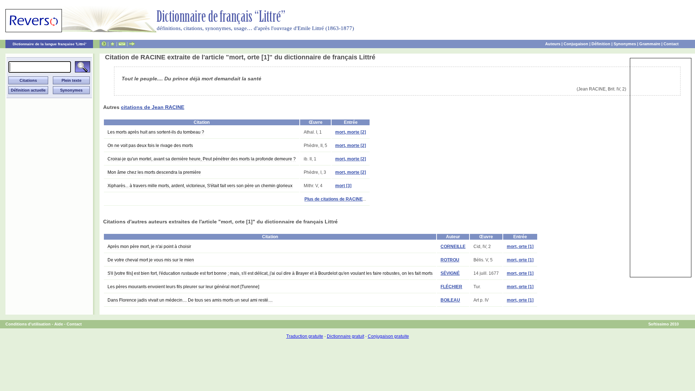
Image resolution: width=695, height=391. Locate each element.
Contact (671, 44)
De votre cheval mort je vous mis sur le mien (151, 259)
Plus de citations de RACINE (333, 199)
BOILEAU (450, 300)
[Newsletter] (122, 43)
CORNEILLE (453, 246)
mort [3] (343, 185)
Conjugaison (576, 44)
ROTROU (450, 259)
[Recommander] (132, 43)
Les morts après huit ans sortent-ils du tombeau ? (156, 132)
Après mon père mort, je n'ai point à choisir (149, 246)
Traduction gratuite (304, 336)
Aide (58, 324)
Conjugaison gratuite (388, 336)
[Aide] (103, 43)
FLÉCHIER (451, 286)
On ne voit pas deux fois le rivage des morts (150, 145)
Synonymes (625, 44)
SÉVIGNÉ (450, 273)
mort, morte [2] (350, 132)
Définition (600, 44)
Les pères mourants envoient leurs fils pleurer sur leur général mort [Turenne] (183, 286)
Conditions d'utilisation (28, 324)
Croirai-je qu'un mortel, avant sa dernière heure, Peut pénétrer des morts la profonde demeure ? (202, 158)
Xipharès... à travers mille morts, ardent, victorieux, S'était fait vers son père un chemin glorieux (200, 185)
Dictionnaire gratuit (345, 336)
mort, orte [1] (520, 246)
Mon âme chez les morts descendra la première (154, 172)
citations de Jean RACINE (152, 107)
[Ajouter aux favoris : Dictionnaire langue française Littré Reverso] (112, 43)
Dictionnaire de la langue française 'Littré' (49, 44)
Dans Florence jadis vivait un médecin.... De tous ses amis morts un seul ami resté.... (190, 300)
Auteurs (552, 44)
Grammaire (649, 44)
